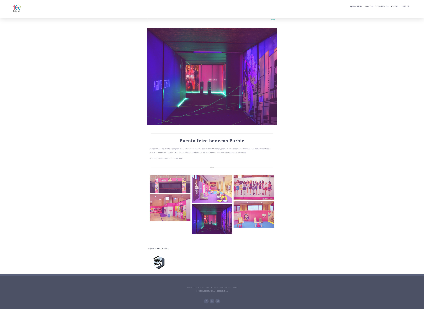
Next (273, 19)
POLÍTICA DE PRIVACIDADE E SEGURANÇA (212, 291)
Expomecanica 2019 (158, 263)
